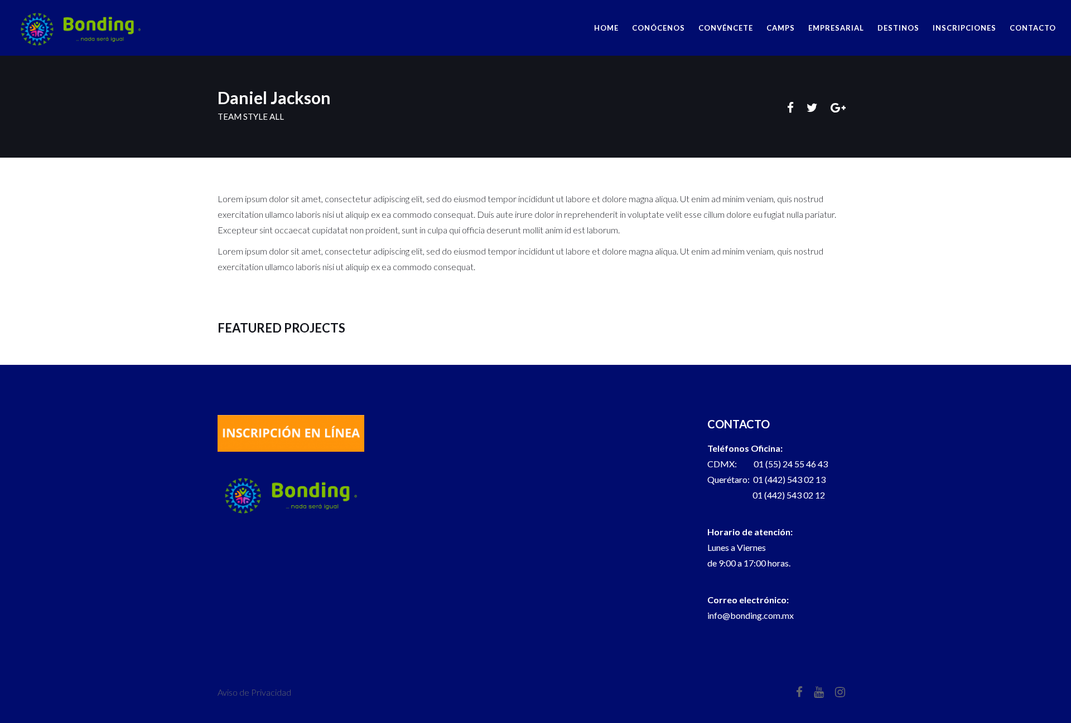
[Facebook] (790, 107)
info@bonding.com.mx (750, 615)
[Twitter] (812, 107)
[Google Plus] (838, 107)
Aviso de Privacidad (254, 692)
